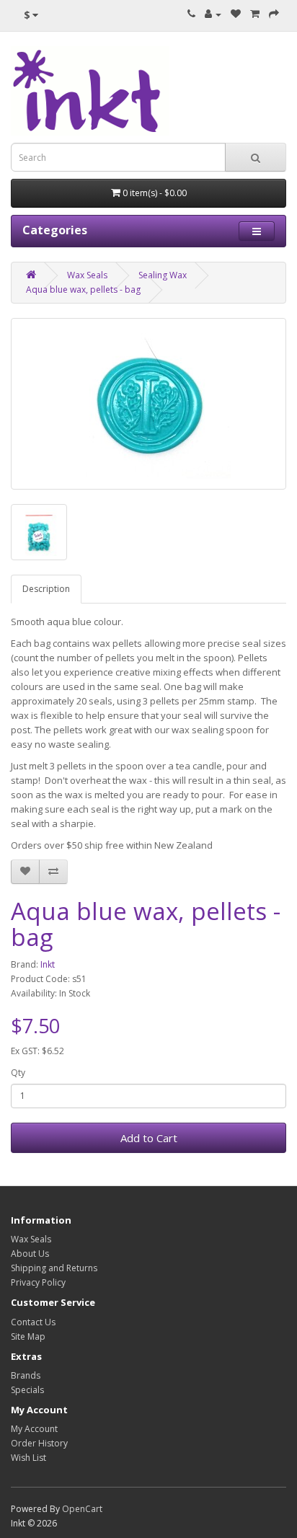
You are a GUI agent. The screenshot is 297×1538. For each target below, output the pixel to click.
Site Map (28, 1336)
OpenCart (82, 1509)
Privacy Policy (38, 1282)
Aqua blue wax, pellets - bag (83, 289)
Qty (18, 1072)
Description (46, 589)
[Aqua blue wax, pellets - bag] (148, 404)
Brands (25, 1375)
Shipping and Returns (54, 1268)
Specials (27, 1390)
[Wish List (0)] (236, 14)
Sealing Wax (162, 275)
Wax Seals (87, 275)
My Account (34, 1429)
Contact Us (33, 1322)
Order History (39, 1443)
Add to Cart (148, 1138)
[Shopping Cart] (255, 14)
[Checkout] (274, 14)
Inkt (47, 964)
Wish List (28, 1457)
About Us (30, 1253)
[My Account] (213, 14)
